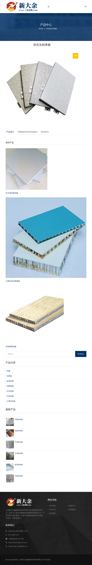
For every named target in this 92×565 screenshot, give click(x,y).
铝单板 (9, 376)
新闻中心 (72, 506)
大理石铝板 (11, 401)
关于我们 (52, 506)
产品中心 (52, 510)
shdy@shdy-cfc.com (16, 539)
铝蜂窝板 (10, 386)
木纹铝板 (10, 396)
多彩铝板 (10, 381)
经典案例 (72, 510)
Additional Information (27, 132)
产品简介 (10, 132)
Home (41, 29)
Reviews (45, 132)
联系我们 (52, 513)
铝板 (8, 371)
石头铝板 (10, 391)
